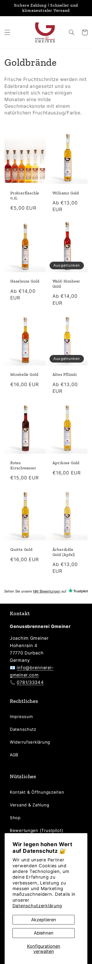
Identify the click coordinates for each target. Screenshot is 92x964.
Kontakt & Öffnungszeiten (37, 792)
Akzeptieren (43, 919)
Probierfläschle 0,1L (24, 196)
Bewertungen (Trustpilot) (36, 830)
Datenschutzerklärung (37, 905)
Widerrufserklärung (30, 742)
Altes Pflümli (65, 374)
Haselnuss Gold (24, 281)
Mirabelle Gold (24, 374)
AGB (14, 754)
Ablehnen (43, 933)
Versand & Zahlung (29, 804)
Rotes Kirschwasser (23, 465)
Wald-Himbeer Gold (66, 284)
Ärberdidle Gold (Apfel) (64, 552)
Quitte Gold (21, 549)
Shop (15, 817)
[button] (7, 32)
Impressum (21, 716)
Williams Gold (66, 193)
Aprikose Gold (66, 463)
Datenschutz (23, 729)
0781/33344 (30, 682)
